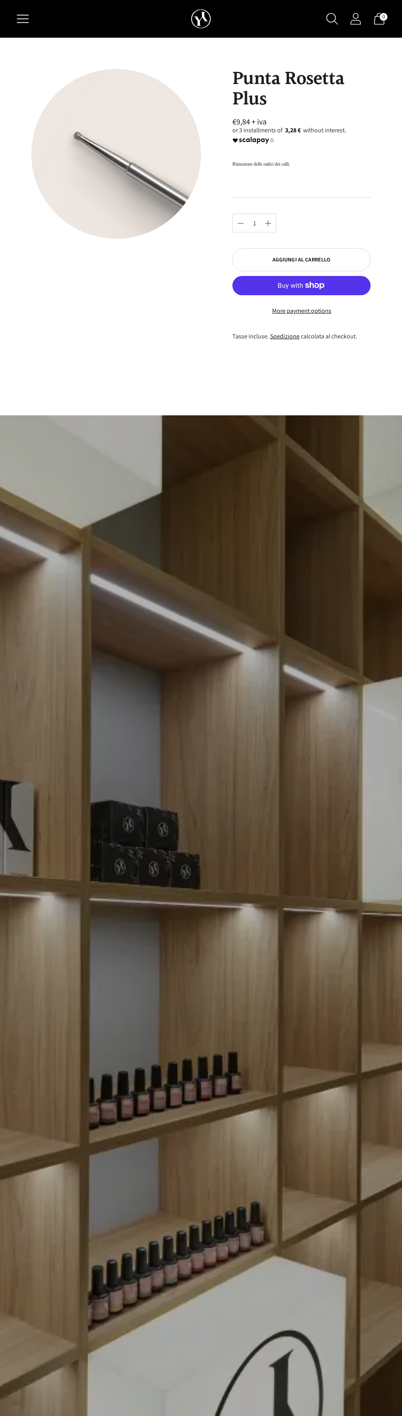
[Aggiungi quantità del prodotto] (241, 223)
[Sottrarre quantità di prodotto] (268, 223)
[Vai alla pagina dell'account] (356, 19)
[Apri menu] (23, 19)
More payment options (301, 311)
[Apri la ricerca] (332, 19)
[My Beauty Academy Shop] (201, 19)
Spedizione (285, 336)
